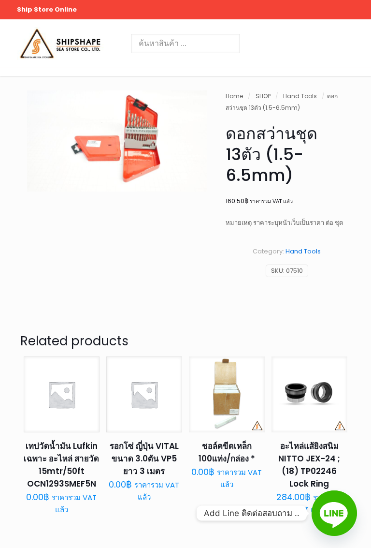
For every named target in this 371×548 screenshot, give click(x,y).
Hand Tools (300, 96)
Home (234, 96)
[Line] (334, 513)
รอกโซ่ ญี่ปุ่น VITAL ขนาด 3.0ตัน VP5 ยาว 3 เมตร (144, 458)
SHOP (263, 96)
